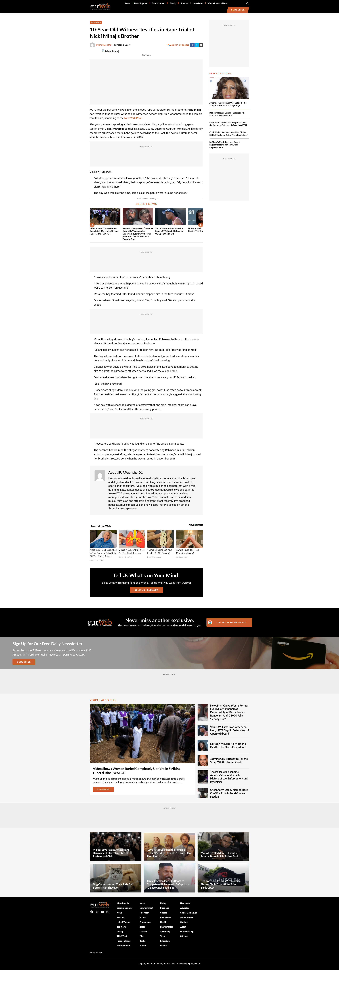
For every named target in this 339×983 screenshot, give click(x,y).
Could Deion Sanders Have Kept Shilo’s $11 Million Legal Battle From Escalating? (228, 133)
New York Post (133, 118)
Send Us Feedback (146, 590)
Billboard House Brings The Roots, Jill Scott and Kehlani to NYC (226, 114)
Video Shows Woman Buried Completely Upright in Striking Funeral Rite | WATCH (104, 231)
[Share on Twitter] (196, 45)
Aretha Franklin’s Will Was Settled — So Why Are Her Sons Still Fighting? (228, 104)
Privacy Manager (96, 953)
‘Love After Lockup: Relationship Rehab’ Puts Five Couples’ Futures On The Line (169, 853)
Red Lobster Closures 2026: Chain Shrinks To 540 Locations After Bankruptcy (220, 884)
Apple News (96, 22)
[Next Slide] (200, 225)
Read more (105, 789)
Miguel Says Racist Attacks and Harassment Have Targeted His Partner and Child (111, 853)
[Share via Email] (201, 45)
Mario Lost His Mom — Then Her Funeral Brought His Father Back (220, 854)
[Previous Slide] (92, 225)
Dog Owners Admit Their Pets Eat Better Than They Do (113, 886)
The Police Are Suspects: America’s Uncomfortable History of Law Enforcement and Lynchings (229, 776)
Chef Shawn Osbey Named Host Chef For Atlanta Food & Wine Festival (229, 793)
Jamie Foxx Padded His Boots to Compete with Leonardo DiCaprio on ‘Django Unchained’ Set (168, 884)
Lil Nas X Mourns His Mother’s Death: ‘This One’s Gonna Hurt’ (228, 745)
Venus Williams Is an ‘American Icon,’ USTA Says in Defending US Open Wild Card (169, 231)
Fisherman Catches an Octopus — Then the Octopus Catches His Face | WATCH (228, 123)
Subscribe (24, 662)
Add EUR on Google (179, 45)
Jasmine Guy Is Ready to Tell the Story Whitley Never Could (229, 760)
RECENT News (146, 203)
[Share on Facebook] (192, 45)
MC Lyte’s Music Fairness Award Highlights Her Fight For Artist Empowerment (224, 145)
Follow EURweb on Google (231, 622)
